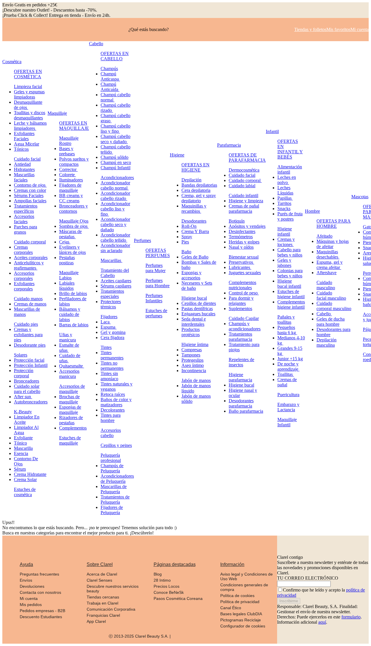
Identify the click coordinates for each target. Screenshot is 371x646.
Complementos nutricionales (242, 285)
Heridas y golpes (244, 241)
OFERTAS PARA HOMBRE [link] (334, 224)
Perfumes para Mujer (156, 268)
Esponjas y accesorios (191, 275)
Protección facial (29, 360)
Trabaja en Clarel (102, 603)
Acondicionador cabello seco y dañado (115, 224)
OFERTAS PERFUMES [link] (158, 253)
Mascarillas (111, 260)
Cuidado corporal (30, 241)
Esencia (21, 453)
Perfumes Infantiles (154, 298)
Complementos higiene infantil (291, 304)
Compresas (191, 349)
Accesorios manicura (69, 374)
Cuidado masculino (326, 285)
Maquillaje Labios (69, 275)
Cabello (96, 43)
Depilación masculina (327, 342)
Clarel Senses (99, 580)
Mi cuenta (29, 598)
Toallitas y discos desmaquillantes (29, 115)
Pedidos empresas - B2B (42, 610)
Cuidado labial (242, 185)
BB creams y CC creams (71, 198)
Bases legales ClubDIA (241, 614)
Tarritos (284, 203)
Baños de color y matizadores (116, 402)
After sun (23, 396)
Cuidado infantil (243, 195)
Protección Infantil (31, 365)
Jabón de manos (196, 380)
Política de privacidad (239, 601)
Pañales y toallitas (286, 319)
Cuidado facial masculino (331, 295)
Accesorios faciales (24, 219)
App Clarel (96, 621)
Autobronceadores (31, 401)
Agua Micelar (26, 143)
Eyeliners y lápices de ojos (72, 250)
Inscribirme (288, 601)
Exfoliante (23, 437)
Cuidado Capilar (244, 318)
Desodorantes (193, 221)
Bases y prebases (67, 151)
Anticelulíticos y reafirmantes (29, 265)
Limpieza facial (28, 86)
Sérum (20, 469)
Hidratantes (24, 169)
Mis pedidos (31, 604)
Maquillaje (57, 113)
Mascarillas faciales (24, 177)
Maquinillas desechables (328, 254)
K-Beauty (23, 411)
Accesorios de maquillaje (72, 389)
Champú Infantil (115, 167)
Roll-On (189, 226)
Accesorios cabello (111, 433)
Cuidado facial (27, 159)
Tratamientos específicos (25, 208)
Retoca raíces (113, 394)
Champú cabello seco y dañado (115, 139)
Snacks (283, 208)
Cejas (64, 241)
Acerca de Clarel (102, 574)
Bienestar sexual (244, 256)
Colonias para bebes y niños (290, 273)
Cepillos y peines (116, 445)
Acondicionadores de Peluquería (117, 479)
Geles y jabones (284, 263)
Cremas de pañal (287, 382)
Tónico (20, 443)
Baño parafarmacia (246, 411)
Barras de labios (73, 324)
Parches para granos (25, 229)
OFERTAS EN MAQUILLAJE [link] (74, 126)
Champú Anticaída (110, 87)
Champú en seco (116, 162)
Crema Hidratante (30, 474)
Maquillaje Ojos (73, 221)
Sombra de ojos (74, 226)
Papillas (285, 198)
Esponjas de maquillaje (70, 410)
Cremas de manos (30, 303)
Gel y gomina (113, 332)
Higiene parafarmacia (240, 377)
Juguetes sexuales (245, 272)
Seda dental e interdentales (193, 321)
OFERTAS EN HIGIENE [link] (195, 167)
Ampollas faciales (30, 200)
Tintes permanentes (112, 355)
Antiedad (22, 164)
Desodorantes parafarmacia (241, 403)
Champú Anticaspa (110, 76)
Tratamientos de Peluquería (115, 499)
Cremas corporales (23, 250)
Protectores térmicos (111, 304)
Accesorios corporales (24, 276)
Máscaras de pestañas (70, 234)
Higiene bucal (194, 298)
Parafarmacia (229, 145)
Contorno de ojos (30, 185)
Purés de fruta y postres (290, 216)
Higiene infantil (284, 231)
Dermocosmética (244, 170)
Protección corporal (23, 373)
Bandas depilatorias (199, 185)
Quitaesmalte (71, 365)
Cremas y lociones (286, 242)
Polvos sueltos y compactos (74, 162)
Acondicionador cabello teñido (115, 237)
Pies (185, 241)
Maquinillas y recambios (193, 208)
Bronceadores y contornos (73, 208)
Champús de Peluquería (112, 468)
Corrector (68, 169)
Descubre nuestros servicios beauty (113, 588)
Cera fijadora (112, 337)
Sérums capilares (116, 285)
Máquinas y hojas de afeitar (333, 244)
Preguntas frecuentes (39, 574)
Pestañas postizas (67, 260)
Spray (186, 236)
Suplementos (240, 308)
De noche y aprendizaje (288, 366)
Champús (109, 68)
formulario (351, 616)
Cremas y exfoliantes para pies (28, 334)
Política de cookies (237, 595)
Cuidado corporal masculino (334, 306)
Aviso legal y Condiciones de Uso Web (246, 576)
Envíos (26, 580)
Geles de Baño (194, 256)
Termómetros (241, 236)
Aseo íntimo (192, 365)
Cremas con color (30, 190)
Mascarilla (23, 448)
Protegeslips (192, 360)
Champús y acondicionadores (245, 326)
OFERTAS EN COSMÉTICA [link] (28, 74)
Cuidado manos (28, 298)
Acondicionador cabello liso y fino (115, 208)
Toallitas (285, 374)
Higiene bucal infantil (289, 284)
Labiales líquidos (66, 286)
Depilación (191, 179)
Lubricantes (240, 267)
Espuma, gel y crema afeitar (330, 265)
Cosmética (11, 61)
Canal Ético (230, 607)
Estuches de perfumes (156, 313)
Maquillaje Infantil (287, 422)
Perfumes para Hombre (158, 283)
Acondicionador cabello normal (115, 185)
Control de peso (244, 292)
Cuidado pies (26, 324)
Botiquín (237, 221)
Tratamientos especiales (112, 294)
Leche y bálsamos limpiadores (30, 126)
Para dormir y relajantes (241, 301)
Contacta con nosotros (40, 592)
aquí (322, 622)
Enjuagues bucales (198, 313)
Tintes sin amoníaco (109, 376)
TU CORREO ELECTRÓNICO (307, 578)
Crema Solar (25, 479)
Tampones (190, 354)
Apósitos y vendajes (247, 226)
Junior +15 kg (290, 358)
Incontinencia (193, 370)
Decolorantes (113, 409)
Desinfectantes (242, 231)
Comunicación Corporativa (111, 609)
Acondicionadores (117, 177)
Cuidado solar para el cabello (27, 389)
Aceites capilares (116, 280)
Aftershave (327, 272)
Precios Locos (166, 586)
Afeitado (324, 236)
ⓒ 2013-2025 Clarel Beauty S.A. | (140, 636)
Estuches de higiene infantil (291, 294)
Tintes (106, 347)
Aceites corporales (31, 257)
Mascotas (359, 196)
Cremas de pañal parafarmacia (244, 208)
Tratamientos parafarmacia (240, 337)
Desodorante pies (30, 345)
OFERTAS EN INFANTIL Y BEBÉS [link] (290, 149)
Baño (186, 251)
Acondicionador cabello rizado (115, 196)
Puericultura (288, 394)
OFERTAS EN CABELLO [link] (115, 56)
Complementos (73, 427)
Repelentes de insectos (241, 362)
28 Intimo (162, 580)
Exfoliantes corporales (24, 286)
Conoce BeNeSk (169, 592)
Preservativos (241, 262)
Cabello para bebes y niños (289, 252)
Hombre (312, 211)
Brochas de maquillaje (69, 399)
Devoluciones (32, 586)
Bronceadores (26, 380)
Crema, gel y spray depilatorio (198, 198)
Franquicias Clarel (103, 615)
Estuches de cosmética (25, 492)
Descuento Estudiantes (41, 616)
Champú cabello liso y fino (115, 128)
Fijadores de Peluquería (112, 510)
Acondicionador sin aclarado (115, 248)
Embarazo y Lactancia (288, 407)
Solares (20, 354)
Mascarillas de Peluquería (114, 489)
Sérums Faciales (28, 195)
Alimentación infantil (289, 169)
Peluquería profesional (111, 458)
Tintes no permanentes (112, 366)
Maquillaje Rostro (69, 141)
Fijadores (109, 316)
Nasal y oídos (241, 247)
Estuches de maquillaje (70, 440)
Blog (158, 574)
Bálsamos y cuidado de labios (69, 314)
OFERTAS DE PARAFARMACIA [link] (247, 157)
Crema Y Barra (195, 231)
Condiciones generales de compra (244, 587)
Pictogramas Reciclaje (240, 620)
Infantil (272, 131)
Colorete (67, 174)
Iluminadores (71, 179)
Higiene (177, 154)
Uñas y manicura (67, 337)
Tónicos (21, 149)
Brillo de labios (73, 293)
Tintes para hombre (111, 418)
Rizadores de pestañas (71, 420)
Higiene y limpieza (246, 200)
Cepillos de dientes (198, 303)
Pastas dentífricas (197, 308)
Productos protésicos (190, 332)
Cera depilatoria (195, 190)
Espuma (109, 327)
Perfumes (142, 240)
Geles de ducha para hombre (331, 321)
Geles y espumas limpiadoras (29, 94)
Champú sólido (114, 157)
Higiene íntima (194, 344)
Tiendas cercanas (103, 597)
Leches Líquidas (285, 190)
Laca (106, 321)
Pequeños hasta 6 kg (287, 330)
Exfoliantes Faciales (24, 136)
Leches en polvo (286, 180)
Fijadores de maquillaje (70, 188)
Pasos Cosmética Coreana (178, 598)
